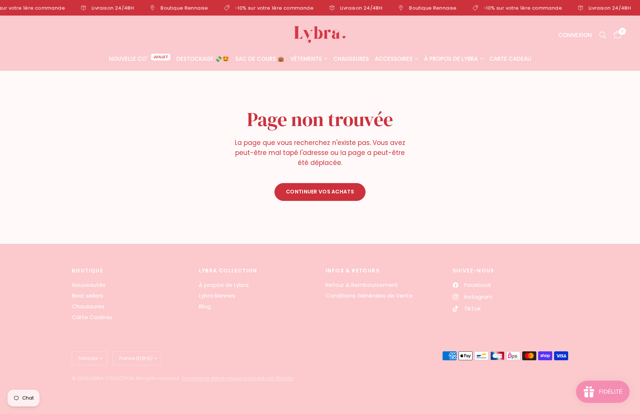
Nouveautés (89, 285)
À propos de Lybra (451, 59)
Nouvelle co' (128, 59)
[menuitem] (139, 59)
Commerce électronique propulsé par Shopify (237, 378)
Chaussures (351, 59)
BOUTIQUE (87, 270)
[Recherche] (603, 35)
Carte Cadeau (510, 59)
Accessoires (394, 59)
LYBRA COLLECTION (228, 270)
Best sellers (87, 295)
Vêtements (306, 59)
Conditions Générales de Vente (369, 295)
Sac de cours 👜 (259, 59)
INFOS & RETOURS (353, 270)
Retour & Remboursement (362, 285)
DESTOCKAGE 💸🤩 (202, 59)
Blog (205, 306)
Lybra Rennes (217, 295)
